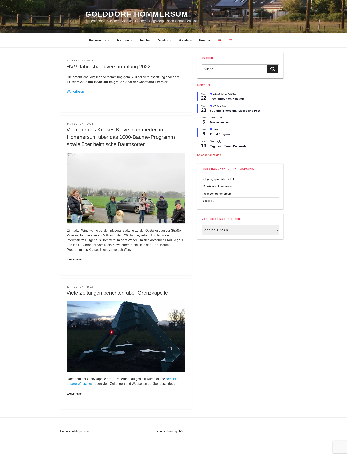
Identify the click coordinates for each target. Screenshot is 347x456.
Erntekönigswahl (221, 134)
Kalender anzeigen (209, 154)
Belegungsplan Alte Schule (218, 179)
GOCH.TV (208, 201)
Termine (145, 40)
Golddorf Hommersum (136, 14)
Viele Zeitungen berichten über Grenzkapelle (117, 293)
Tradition (123, 40)
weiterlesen (75, 259)
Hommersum (97, 40)
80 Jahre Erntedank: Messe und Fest (235, 110)
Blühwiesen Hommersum (217, 186)
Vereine (163, 40)
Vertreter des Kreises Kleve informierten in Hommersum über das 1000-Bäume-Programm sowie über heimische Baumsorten (120, 137)
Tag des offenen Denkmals (228, 146)
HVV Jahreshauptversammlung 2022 (108, 67)
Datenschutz (68, 431)
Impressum (83, 431)
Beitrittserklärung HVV (169, 431)
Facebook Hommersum (217, 193)
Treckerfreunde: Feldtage (227, 98)
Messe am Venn (220, 122)
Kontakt (204, 40)
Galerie (184, 40)
